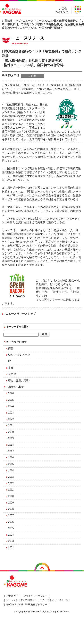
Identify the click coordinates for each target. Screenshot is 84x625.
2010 (11, 496)
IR (9, 361)
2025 (11, 400)
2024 (11, 406)
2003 (11, 541)
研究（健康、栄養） (19, 380)
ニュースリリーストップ (21, 313)
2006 (11, 522)
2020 (11, 432)
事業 (10, 367)
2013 (11, 477)
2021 (11, 425)
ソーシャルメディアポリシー (21, 600)
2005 (11, 528)
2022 (11, 419)
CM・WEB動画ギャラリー (33, 604)
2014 (49, 20)
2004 (11, 534)
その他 (12, 374)
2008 (11, 509)
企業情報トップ (11, 20)
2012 (11, 483)
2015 (11, 464)
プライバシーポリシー (35, 595)
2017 (11, 451)
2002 (11, 547)
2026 (11, 393)
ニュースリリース (33, 20)
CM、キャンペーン (19, 354)
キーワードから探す (17, 326)
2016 (11, 457)
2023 (11, 412)
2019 (11, 438)
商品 (10, 348)
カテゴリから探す (16, 342)
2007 (11, 515)
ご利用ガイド (13, 595)
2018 (11, 444)
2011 (10, 489)
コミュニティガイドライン (54, 600)
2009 (11, 502)
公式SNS (11, 604)
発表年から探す (15, 387)
